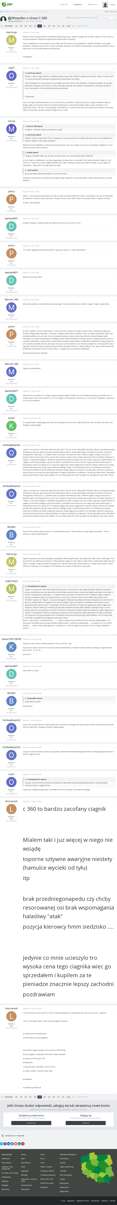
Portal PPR (64, 4)
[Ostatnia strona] (73, 26)
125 (30, 26)
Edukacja (5, 1181)
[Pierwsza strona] (1, 26)
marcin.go (11, 32)
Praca (42, 1159)
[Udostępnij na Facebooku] (5, 1143)
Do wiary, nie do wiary (10, 1173)
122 (16, 26)
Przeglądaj (77, 4)
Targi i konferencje (67, 1167)
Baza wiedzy (6, 1163)
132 (63, 26)
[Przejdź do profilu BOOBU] (11, 535)
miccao (11, 121)
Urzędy (62, 1179)
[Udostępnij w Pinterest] (22, 1143)
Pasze (42, 1154)
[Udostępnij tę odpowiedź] (114, 33)
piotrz (11, 191)
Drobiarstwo (6, 1177)
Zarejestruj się (31, 1123)
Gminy (23, 1154)
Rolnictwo (44, 1187)
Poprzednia (9, 26)
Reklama (104, 1201)
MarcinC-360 (11, 299)
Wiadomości (64, 1187)
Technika (63, 1171)
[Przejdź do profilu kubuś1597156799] (11, 647)
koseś (11, 417)
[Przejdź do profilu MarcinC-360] (11, 307)
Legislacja (24, 1171)
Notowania (25, 1189)
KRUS (23, 1167)
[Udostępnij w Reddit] (15, 1143)
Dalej (68, 26)
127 (40, 26)
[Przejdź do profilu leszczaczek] (11, 809)
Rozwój (62, 1163)
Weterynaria (64, 1183)
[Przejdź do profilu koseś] (11, 426)
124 (26, 26)
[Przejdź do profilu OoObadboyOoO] (11, 453)
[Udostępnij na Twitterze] (1, 1143)
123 (21, 26)
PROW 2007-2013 (46, 1179)
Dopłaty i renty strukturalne (7, 1168)
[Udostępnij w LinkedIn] (19, 1143)
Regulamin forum (82, 1201)
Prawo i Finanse (46, 1167)
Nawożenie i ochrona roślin (29, 1180)
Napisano (31, 32)
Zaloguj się (85, 1123)
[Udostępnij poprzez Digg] (8, 1143)
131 (58, 26)
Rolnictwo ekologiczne (68, 1154)
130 (54, 26)
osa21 (11, 67)
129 (49, 26)
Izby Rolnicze (26, 1163)
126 (35, 26)
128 (44, 26)
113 (114, 18)
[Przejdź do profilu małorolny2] (11, 589)
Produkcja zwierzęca (48, 1175)
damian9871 (11, 218)
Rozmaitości (64, 1159)
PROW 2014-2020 (46, 1183)
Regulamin (71, 1201)
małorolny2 (11, 581)
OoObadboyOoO (11, 445)
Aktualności (6, 1159)
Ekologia (5, 1185)
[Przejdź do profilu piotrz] (11, 199)
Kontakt (112, 1201)
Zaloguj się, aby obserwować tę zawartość (83, 18)
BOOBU (11, 526)
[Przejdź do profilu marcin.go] (11, 40)
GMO (23, 1159)
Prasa (42, 1163)
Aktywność (92, 4)
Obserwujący (105, 18)
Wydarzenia (64, 1191)
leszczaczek (11, 801)
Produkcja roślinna (47, 1171)
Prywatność (95, 1201)
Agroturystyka (7, 1154)
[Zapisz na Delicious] (12, 1143)
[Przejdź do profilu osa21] (11, 76)
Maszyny (39, 21)
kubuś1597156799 (11, 639)
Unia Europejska (66, 1175)
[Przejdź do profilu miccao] (11, 129)
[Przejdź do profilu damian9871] (11, 226)
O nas (63, 1201)
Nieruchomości (26, 1185)
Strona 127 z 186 (82, 26)
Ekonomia (5, 1189)
